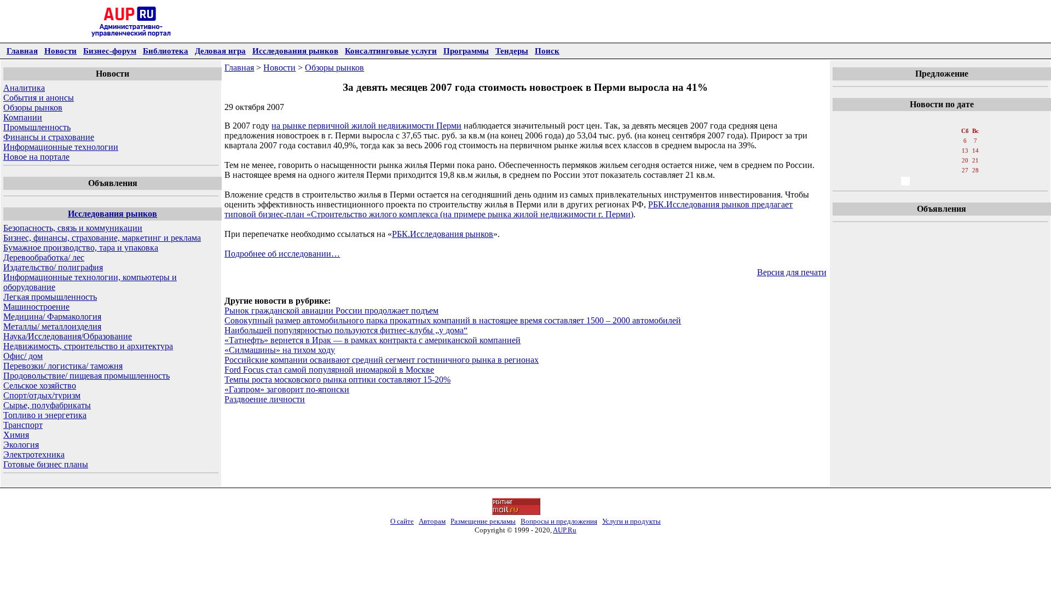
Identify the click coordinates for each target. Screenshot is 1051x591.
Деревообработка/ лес (43, 257)
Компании (22, 117)
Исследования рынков (295, 50)
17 (929, 160)
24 (929, 170)
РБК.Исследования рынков (442, 234)
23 (917, 170)
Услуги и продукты (631, 521)
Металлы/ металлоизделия (52, 326)
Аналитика (24, 87)
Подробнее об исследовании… (282, 253)
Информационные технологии (60, 147)
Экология (21, 444)
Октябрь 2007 (941, 120)
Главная (22, 50)
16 (917, 160)
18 (941, 160)
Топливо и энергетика (44, 415)
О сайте (402, 521)
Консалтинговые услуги (391, 50)
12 (953, 150)
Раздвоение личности (264, 399)
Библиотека (165, 50)
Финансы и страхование (48, 137)
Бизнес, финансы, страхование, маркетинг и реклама (102, 237)
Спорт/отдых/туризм (41, 395)
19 (953, 160)
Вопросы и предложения (559, 521)
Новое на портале (36, 156)
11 (942, 150)
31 (929, 181)
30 (917, 181)
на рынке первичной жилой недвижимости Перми (366, 125)
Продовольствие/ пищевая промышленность (86, 375)
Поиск (547, 50)
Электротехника (34, 454)
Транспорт (23, 425)
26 (953, 170)
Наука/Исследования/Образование (67, 336)
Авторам (432, 521)
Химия (16, 434)
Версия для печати (792, 272)
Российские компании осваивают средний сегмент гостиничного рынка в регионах (381, 359)
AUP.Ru (564, 530)
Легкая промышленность (50, 297)
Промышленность (37, 127)
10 (929, 150)
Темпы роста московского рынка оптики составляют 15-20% (337, 379)
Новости (60, 50)
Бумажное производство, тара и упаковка (80, 247)
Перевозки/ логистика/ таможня (63, 365)
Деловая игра (220, 50)
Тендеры (511, 50)
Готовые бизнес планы (45, 464)
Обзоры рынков (32, 107)
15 (905, 160)
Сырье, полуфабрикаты (47, 405)
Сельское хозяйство (39, 385)
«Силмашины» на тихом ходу (279, 350)
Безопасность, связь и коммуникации (72, 228)
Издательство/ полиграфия (53, 267)
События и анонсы (38, 97)
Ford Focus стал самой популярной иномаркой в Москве (329, 369)
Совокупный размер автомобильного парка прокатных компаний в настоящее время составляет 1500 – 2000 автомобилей (452, 320)
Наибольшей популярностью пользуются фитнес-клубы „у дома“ (345, 330)
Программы (466, 50)
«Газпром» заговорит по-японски (286, 389)
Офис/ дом (23, 356)
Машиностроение (36, 306)
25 (941, 170)
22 (905, 170)
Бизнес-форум (109, 50)
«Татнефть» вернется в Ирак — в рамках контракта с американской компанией (372, 340)
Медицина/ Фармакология (52, 316)
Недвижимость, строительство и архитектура (88, 346)
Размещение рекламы (483, 521)
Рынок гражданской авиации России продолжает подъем (331, 310)
